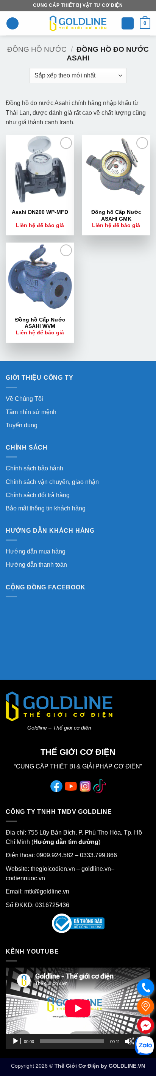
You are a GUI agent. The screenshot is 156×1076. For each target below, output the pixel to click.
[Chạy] (16, 1041)
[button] (12, 23)
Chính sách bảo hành (34, 468)
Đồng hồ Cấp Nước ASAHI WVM (40, 323)
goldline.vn (95, 869)
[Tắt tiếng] (129, 1041)
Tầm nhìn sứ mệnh (31, 412)
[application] (78, 1008)
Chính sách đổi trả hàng (38, 495)
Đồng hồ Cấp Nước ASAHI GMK (116, 215)
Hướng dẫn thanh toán (36, 564)
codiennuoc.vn (25, 878)
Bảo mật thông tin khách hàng (46, 508)
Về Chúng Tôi (24, 399)
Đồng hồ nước (37, 49)
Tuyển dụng (21, 425)
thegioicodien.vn (53, 869)
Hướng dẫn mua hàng (36, 551)
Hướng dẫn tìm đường (65, 842)
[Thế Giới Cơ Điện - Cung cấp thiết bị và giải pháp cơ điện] (78, 23)
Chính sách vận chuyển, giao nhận (52, 482)
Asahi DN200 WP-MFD (40, 212)
